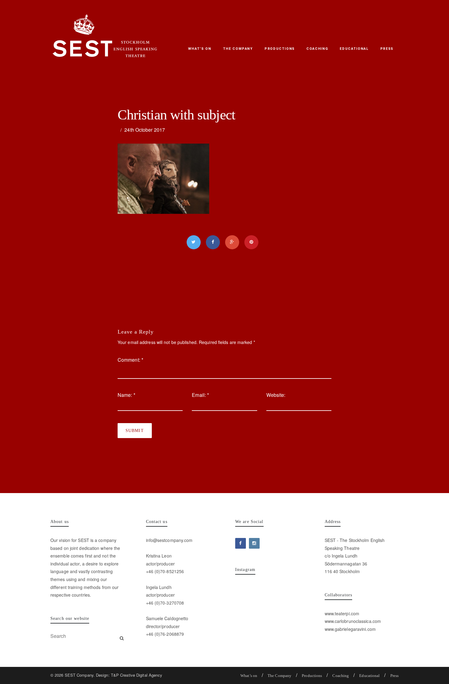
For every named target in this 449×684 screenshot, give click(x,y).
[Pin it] (251, 242)
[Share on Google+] (232, 242)
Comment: (130, 359)
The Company (238, 49)
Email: (200, 394)
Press (386, 49)
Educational (354, 49)
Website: (276, 394)
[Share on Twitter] (194, 242)
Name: (126, 394)
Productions (280, 49)
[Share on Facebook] (213, 242)
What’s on (199, 49)
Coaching (317, 49)
